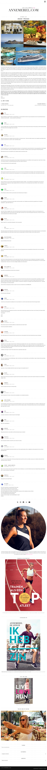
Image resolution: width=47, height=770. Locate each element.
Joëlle (5, 340)
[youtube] (29, 502)
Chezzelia (6, 437)
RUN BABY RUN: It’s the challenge (7, 104)
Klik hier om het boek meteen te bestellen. (38, 671)
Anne (5, 168)
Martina (6, 289)
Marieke (6, 455)
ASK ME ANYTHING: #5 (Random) (40, 104)
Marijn (5, 321)
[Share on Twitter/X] (5, 101)
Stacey (5, 207)
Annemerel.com (7, 767)
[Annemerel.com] (23, 7)
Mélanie (6, 134)
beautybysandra (7, 237)
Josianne (6, 331)
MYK (5, 227)
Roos (5, 122)
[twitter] (17, 502)
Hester (5, 373)
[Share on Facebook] (3, 101)
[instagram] (20, 502)
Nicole (5, 445)
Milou (5, 218)
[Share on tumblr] (8, 101)
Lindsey (6, 245)
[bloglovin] (26, 502)
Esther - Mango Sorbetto (9, 465)
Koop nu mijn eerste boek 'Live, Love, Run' (23, 704)
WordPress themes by (40, 768)
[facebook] (23, 502)
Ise (5, 391)
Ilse (5, 113)
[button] (45, 1)
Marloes (6, 428)
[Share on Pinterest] (7, 101)
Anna (5, 189)
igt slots (6, 483)
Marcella (6, 475)
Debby (5, 197)
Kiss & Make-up (7, 266)
